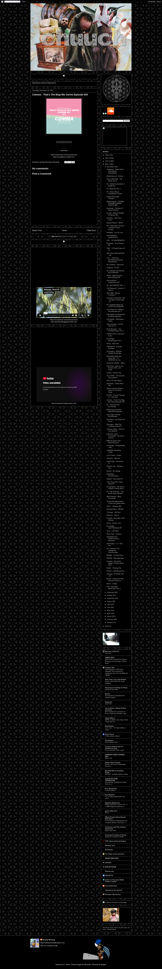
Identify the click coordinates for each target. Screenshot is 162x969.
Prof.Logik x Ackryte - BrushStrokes (114, 415)
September (111, 598)
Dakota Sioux (111, 929)
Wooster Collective (112, 651)
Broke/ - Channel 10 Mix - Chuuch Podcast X (115, 580)
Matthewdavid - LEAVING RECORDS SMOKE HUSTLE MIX (115, 203)
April (109, 613)
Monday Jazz (110, 845)
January (110, 622)
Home (64, 230)
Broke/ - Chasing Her (114, 568)
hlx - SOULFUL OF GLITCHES (113, 406)
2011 (107, 164)
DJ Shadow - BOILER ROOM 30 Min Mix (114, 352)
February (110, 619)
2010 (107, 626)
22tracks (108, 862)
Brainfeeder (109, 726)
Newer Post (37, 230)
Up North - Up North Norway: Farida (116, 774)
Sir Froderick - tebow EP (115, 265)
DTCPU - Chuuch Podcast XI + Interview (116, 396)
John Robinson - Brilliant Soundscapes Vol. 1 (115, 310)
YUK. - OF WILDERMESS (115, 240)
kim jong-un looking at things (116, 687)
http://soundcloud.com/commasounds (64, 155)
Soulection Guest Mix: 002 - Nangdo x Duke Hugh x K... (116, 300)
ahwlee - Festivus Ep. (114, 373)
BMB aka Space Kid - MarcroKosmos (114, 441)
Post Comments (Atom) (69, 236)
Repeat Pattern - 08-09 (115, 223)
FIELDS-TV (109, 875)
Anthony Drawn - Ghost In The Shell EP (116, 430)
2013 (107, 158)
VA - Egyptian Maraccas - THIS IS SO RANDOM (115, 305)
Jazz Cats (108, 704)
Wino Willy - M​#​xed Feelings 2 (113, 294)
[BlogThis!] (67, 162)
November (111, 592)
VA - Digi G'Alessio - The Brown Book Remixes (115, 492)
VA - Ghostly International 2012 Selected (115, 271)
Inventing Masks (110, 790)
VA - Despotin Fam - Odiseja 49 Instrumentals (114, 550)
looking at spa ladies (111, 689)
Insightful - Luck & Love (115, 232)
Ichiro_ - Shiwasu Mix (114, 506)
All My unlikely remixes (112, 736)
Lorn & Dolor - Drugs (114, 455)
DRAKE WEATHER (111, 858)
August (109, 601)
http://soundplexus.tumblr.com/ (64, 157)
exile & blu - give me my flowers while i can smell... (115, 368)
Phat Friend (109, 734)
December (111, 167)
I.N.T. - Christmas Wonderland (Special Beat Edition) (115, 260)
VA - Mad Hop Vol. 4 (113, 189)
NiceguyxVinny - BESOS (115, 509)
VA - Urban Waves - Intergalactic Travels (114, 193)
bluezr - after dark (113, 343)
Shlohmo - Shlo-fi (113, 515)
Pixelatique (109, 740)
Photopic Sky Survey (113, 894)
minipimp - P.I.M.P (113, 267)
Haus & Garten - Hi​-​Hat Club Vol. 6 (115, 325)
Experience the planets (113, 890)
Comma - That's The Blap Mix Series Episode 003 (116, 401)
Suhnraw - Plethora (113, 458)
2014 (107, 155)
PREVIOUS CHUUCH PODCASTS (44, 83)
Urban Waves (110, 718)
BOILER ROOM (110, 867)
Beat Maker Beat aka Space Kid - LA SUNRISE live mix (114, 358)
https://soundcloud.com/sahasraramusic (64, 320)
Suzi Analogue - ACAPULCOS (112, 236)
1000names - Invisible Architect (114, 347)
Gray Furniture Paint (111, 742)
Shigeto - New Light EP (115, 479)
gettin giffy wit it (111, 811)
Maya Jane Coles (110, 830)
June (109, 607)
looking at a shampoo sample (114, 837)
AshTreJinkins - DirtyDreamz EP (113, 281)
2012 (107, 161)
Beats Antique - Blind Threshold (114, 497)
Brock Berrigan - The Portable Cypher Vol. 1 (115, 330)
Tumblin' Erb (109, 667)
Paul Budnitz (110, 795)
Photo (107, 813)
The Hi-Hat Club (111, 886)
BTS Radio (109, 850)
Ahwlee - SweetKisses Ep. (116, 571)
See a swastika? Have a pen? (114, 750)
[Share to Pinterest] (74, 162)
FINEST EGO (109, 657)
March (109, 616)
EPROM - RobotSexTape (115, 558)
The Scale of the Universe (114, 854)
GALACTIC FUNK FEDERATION (111, 779)
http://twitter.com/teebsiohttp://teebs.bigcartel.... (116, 315)
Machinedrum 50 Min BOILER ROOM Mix (114, 410)
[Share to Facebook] (72, 162)
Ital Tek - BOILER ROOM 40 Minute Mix (115, 214)
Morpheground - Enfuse (115, 176)
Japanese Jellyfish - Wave (116, 363)
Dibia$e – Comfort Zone (115, 555)
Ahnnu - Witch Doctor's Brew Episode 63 (115, 276)
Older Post (91, 230)
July (108, 604)
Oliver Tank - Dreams (114, 534)
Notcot (107, 694)
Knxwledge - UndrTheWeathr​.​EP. (114, 527)
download (64, 150)
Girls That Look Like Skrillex (115, 679)
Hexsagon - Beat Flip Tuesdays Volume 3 (114, 425)
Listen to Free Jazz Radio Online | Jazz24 (114, 880)
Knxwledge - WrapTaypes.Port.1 (114, 339)
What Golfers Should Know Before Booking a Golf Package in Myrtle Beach (116, 661)
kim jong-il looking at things (115, 835)
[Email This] (65, 162)
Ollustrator (87, 964)
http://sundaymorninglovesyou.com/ (64, 403)
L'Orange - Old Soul (113, 512)
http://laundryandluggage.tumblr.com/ (64, 322)
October (110, 595)
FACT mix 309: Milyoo (114, 380)
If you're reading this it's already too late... (114, 747)
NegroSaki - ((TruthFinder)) (113, 475)
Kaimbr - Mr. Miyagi (113, 471)
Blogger (103, 964)
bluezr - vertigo (112, 583)
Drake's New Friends (112, 762)
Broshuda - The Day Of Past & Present (115, 209)
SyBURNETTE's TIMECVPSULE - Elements (113, 539)
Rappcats (108, 702)
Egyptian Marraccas (112, 803)
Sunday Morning (49, 940)
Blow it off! (108, 758)
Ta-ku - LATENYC (113, 531)
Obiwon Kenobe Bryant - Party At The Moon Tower (115, 390)
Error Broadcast (111, 788)
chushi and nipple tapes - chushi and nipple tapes (116, 502)
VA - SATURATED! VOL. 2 (116, 285)
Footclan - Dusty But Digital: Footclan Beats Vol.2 (115, 563)
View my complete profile (49, 946)
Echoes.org (109, 871)
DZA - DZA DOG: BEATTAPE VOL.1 (114, 587)
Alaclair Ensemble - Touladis (113, 197)
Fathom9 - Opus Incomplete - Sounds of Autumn (115, 436)
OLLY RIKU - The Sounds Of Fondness (115, 376)
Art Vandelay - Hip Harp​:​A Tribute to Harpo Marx (115, 488)
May (108, 610)
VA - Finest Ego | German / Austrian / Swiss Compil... (115, 227)
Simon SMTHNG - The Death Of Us (114, 180)
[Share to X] (69, 162)
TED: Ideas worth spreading (115, 841)
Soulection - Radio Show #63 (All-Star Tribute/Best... (115, 171)
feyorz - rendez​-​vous (114, 523)
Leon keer (108, 653)
